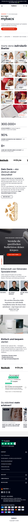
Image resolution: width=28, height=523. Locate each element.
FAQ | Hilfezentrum (5, 455)
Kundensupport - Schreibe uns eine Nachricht (11, 458)
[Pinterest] (9, 492)
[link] (14, 14)
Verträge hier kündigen (6, 463)
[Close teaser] (3, 255)
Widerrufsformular (5, 466)
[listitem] (7, 57)
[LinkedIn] (2, 492)
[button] (26, 5)
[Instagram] (4, 492)
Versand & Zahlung (5, 469)
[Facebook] (7, 492)
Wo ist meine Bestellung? (6, 461)
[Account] (23, 5)
